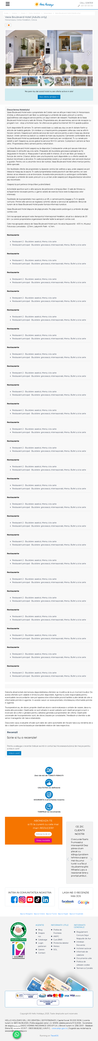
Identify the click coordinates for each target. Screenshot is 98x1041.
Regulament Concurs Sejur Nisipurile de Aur (83, 935)
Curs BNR (57, 940)
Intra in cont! (14, 753)
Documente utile (84, 958)
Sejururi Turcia (51, 914)
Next (89, 53)
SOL (55, 949)
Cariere (41, 949)
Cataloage (42, 940)
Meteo (56, 946)
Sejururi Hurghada (76, 914)
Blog (40, 930)
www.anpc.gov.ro (59, 1028)
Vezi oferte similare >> (49, 97)
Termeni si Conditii (84, 968)
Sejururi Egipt (63, 914)
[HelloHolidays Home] (44, 4)
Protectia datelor (61, 943)
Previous (8, 53)
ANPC (56, 936)
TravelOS (54, 1036)
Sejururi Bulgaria (26, 914)
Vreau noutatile (43, 840)
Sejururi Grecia (39, 914)
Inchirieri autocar (83, 948)
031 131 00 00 (86, 6)
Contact (41, 953)
